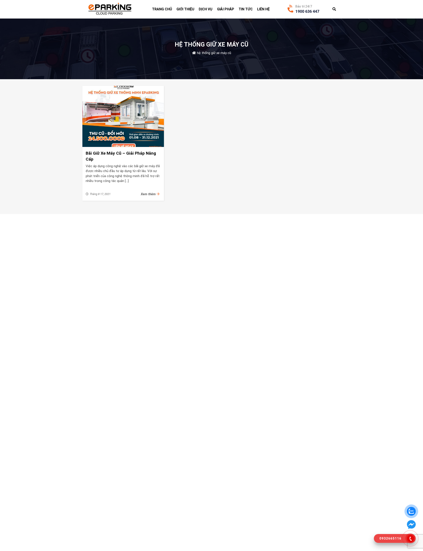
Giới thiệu (185, 9)
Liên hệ (263, 9)
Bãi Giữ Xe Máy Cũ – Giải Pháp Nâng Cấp (121, 156)
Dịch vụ (205, 9)
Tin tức (246, 9)
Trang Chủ (162, 9)
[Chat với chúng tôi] (411, 524)
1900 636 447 (307, 11)
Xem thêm (149, 194)
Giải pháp (225, 9)
